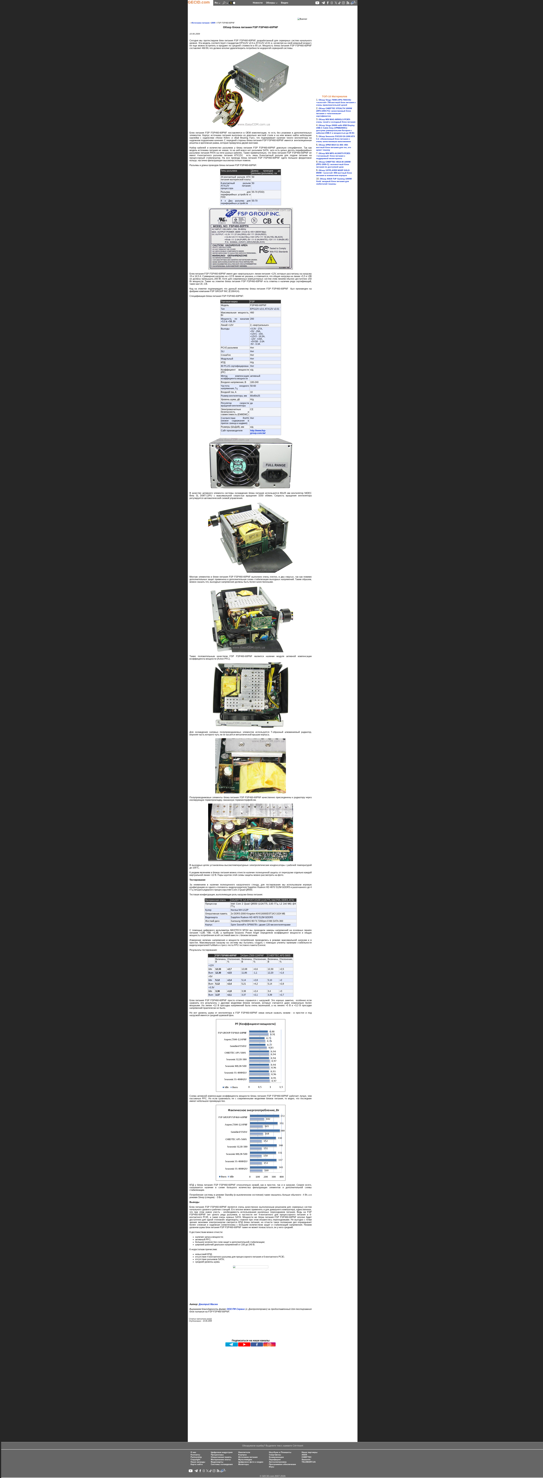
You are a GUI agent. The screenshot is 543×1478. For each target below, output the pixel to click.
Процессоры (217, 1455)
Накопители (244, 1452)
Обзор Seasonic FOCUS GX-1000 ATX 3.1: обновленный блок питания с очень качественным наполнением (335, 139)
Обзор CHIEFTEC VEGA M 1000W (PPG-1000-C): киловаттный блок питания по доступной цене (333, 164)
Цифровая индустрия (221, 1452)
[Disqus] (250, 1382)
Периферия (275, 1459)
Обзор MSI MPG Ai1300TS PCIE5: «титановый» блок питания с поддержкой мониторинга (333, 156)
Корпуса (242, 1455)
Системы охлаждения (222, 1464)
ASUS (304, 1455)
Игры (271, 1467)
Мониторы (243, 1464)
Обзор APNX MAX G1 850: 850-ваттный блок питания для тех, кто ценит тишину (333, 147)
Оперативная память (221, 1457)
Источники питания (201, 23)
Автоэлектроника (277, 1462)
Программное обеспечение (282, 1464)
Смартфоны (275, 1455)
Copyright (195, 1459)
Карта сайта (197, 1464)
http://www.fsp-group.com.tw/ (258, 431)
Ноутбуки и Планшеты (280, 1452)
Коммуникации (276, 1457)
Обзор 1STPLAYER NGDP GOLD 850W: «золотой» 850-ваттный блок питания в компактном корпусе (334, 172)
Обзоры (271, 3)
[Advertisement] (245, 13)
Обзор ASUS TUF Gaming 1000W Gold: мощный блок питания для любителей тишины (334, 181)
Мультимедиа (245, 1459)
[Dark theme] (232, 3)
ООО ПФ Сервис (236, 1309)
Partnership (196, 1457)
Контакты (195, 1455)
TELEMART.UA (309, 1462)
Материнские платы (221, 1459)
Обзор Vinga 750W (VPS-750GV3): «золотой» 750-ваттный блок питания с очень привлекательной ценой (336, 102)
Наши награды (198, 1462)
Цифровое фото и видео (250, 1462)
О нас (193, 1452)
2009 (213, 23)
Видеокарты (217, 1462)
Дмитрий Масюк (208, 1304)
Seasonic (306, 1459)
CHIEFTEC (307, 1457)
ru (216, 3)
